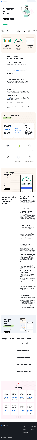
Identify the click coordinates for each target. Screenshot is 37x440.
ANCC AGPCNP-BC (18, 70)
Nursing (24, 426)
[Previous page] (16, 417)
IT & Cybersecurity (26, 433)
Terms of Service (33, 426)
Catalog (11, 1)
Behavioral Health (25, 432)
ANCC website (9, 98)
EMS (23, 430)
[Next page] (20, 417)
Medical (24, 429)
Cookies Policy (33, 429)
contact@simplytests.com (5, 431)
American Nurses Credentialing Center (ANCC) (13, 65)
